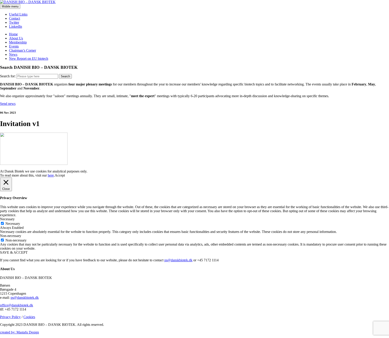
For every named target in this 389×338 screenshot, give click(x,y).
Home (13, 34)
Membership (18, 42)
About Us (16, 38)
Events (14, 46)
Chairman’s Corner (22, 50)
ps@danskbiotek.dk (178, 260)
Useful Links (18, 14)
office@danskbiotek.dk (16, 305)
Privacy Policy (10, 317)
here (51, 175)
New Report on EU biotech (28, 58)
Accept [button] (60, 175)
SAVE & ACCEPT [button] (14, 252)
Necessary (12, 223)
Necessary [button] (7, 219)
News (13, 54)
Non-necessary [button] (10, 236)
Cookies (29, 317)
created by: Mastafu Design (19, 332)
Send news (8, 104)
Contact (14, 18)
